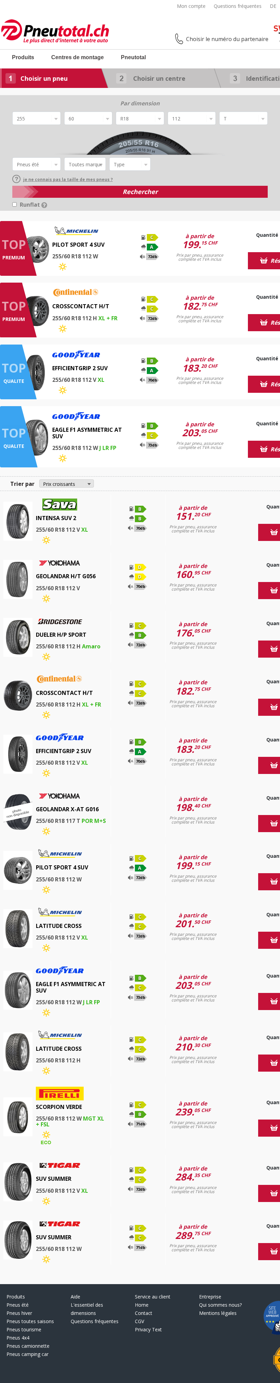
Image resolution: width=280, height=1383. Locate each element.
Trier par (22, 484)
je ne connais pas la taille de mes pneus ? (68, 179)
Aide (75, 1296)
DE (273, 6)
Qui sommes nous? (220, 1305)
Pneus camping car (27, 1354)
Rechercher (140, 192)
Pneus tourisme (23, 1329)
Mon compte (191, 6)
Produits (23, 57)
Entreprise (210, 1296)
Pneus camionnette (28, 1346)
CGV (139, 1321)
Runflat (30, 204)
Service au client (152, 1296)
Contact (143, 1313)
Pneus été (17, 1305)
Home (142, 1305)
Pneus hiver (19, 1313)
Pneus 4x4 (17, 1337)
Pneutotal (133, 57)
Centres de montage (77, 57)
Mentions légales (218, 1313)
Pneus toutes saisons (30, 1321)
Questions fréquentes (238, 6)
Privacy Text (148, 1329)
